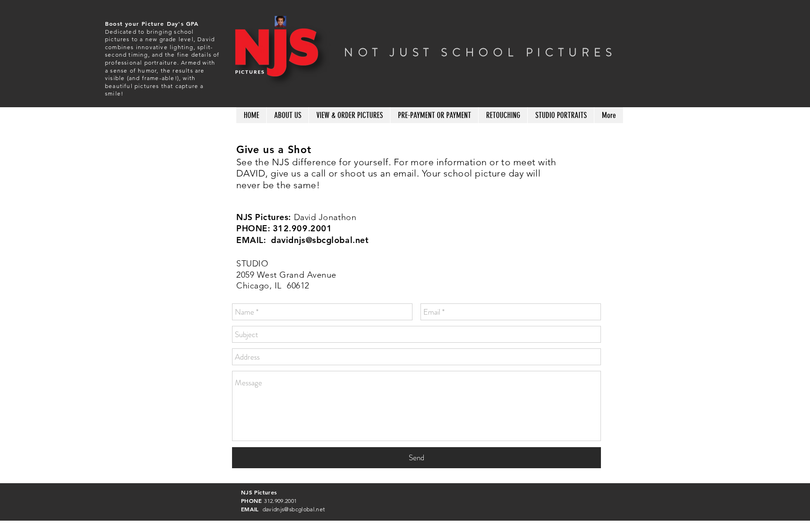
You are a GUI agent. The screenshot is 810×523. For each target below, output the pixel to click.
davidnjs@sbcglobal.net (319, 240)
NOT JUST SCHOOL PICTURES (480, 52)
